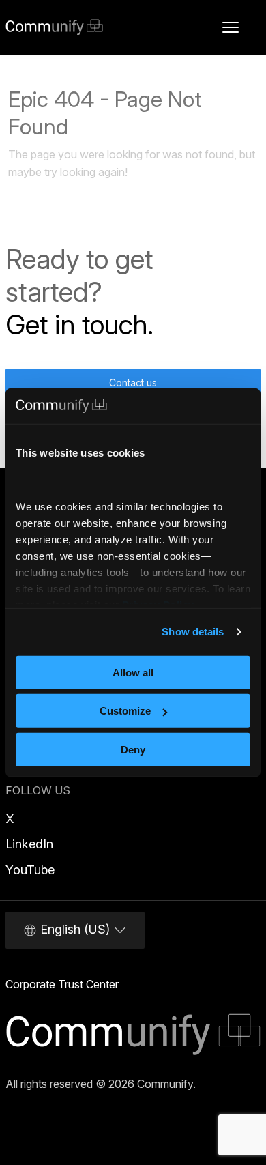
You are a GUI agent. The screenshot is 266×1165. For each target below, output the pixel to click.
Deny (133, 750)
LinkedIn (29, 844)
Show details (193, 631)
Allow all (133, 672)
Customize (125, 711)
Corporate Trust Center (62, 984)
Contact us (133, 382)
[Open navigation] (230, 27)
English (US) (75, 929)
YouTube (30, 870)
